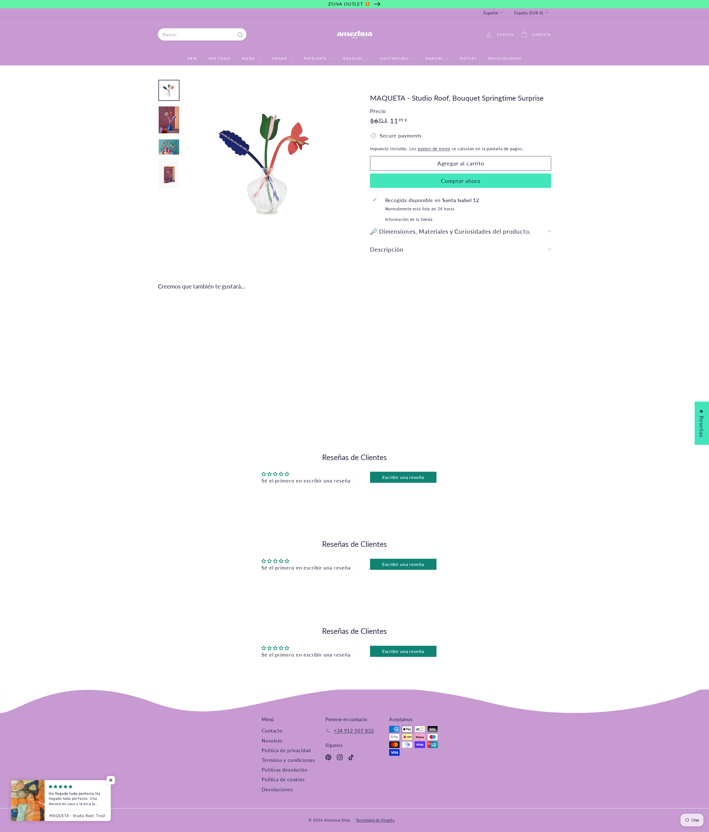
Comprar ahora (460, 180)
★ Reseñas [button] (701, 423)
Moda (249, 58)
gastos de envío (434, 148)
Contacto (272, 731)
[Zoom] (267, 163)
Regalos (353, 58)
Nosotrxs (272, 741)
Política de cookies (283, 779)
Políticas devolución (284, 770)
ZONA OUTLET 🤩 (349, 3)
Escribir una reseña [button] (403, 477)
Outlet (468, 58)
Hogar (280, 58)
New (192, 58)
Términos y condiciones (288, 760)
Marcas (435, 58)
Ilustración (395, 58)
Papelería (316, 58)
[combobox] (202, 34)
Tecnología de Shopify (375, 820)
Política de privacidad (286, 750)
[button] (111, 780)
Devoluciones (505, 58)
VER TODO (219, 58)
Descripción (387, 249)
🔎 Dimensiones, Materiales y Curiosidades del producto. (450, 231)
